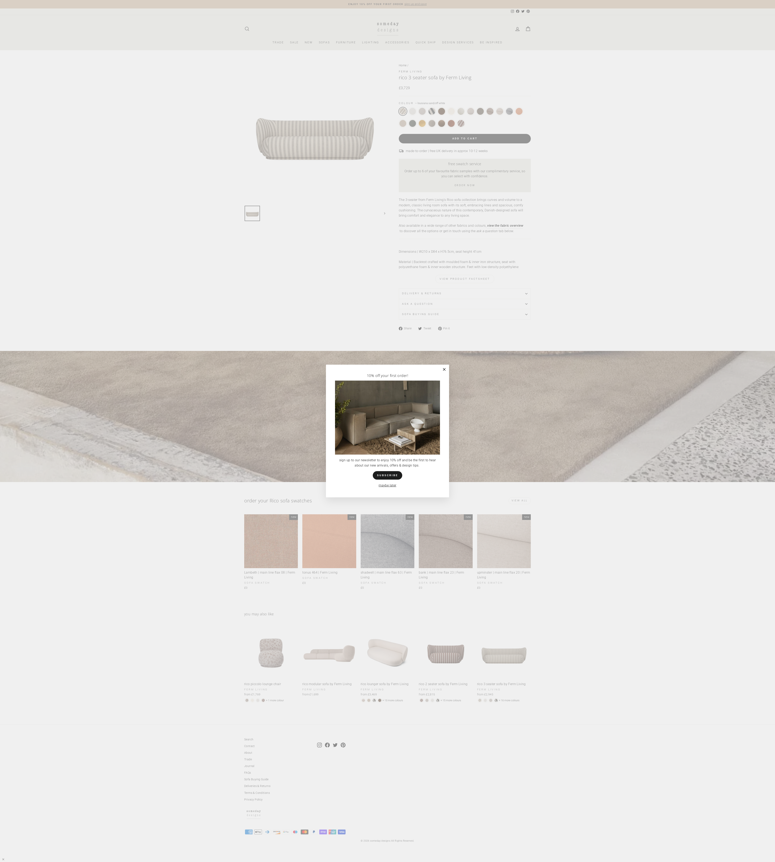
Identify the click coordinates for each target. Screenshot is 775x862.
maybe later (387, 485)
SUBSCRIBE (387, 475)
